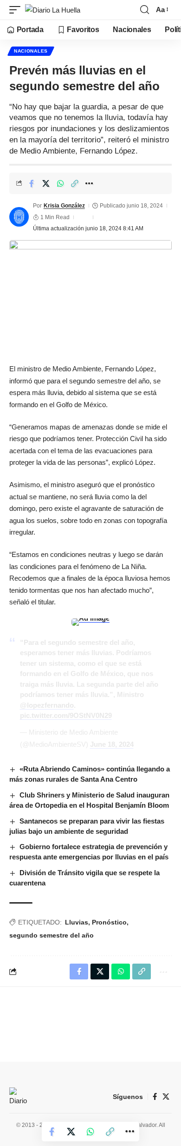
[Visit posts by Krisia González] (19, 217)
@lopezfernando (47, 705)
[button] (17, 10)
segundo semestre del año (51, 935)
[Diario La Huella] (52, 10)
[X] (166, 1097)
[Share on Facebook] (31, 183)
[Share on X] (45, 183)
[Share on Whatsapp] (60, 183)
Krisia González (64, 205)
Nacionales (31, 51)
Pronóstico (109, 922)
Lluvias (76, 922)
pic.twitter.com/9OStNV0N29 (66, 715)
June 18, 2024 (112, 744)
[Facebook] (154, 1097)
